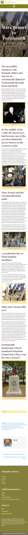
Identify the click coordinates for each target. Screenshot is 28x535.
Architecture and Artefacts (13, 423)
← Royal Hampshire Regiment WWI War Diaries (13, 454)
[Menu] (14, 6)
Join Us (3, 481)
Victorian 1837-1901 (7, 429)
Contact (3, 479)
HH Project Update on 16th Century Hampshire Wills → (15, 457)
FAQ (3, 509)
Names (8, 426)
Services (4, 476)
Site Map (4, 483)
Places (3, 495)
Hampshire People (15, 424)
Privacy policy (5, 511)
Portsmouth (21, 427)
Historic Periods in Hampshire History (11, 499)
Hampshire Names (6, 497)
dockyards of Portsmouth (19, 155)
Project (3, 492)
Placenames (15, 427)
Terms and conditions (7, 513)
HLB (15, 43)
